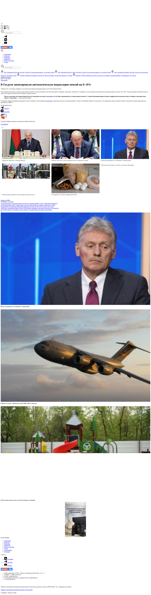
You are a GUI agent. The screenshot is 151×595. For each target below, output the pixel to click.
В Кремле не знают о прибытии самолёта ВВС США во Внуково (19, 403)
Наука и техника (9, 547)
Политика (7, 544)
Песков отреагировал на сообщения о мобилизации (116, 160)
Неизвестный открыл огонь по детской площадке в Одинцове (18, 500)
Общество (7, 545)
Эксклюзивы (8, 550)
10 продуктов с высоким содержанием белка (64, 194)
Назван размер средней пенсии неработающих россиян (18, 194)
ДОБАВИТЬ (4, 124)
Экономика (4, 80)
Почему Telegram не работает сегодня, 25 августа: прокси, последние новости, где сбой (46, 75)
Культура (7, 542)
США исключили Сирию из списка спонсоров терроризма (117, 165)
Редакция (7, 551)
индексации (49, 101)
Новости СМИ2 (5, 200)
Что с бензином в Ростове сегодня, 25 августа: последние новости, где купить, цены (29, 72)
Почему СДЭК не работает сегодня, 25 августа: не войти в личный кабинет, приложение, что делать (105, 75)
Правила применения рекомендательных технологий (16, 590)
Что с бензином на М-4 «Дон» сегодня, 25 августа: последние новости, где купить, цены (84, 72)
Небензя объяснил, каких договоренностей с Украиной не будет (69, 160)
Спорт (6, 548)
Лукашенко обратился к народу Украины (13, 160)
